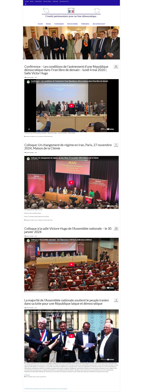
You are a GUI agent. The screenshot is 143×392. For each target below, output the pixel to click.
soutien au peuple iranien (41, 376)
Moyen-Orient (50, 136)
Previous (21, 43)
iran (38, 136)
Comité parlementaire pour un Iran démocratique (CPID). (36, 291)
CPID (26, 376)
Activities (32, 77)
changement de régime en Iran (31, 136)
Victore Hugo (51, 291)
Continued (27, 375)
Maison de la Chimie (43, 136)
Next (121, 43)
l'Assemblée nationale (31, 376)
